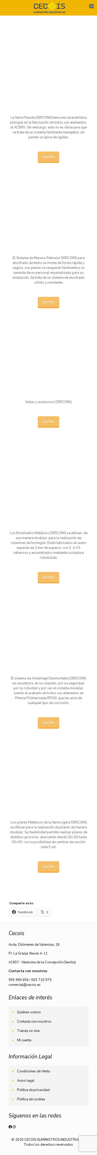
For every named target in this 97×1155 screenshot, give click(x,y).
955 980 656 (19, 980)
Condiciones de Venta (33, 1071)
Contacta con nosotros (34, 1021)
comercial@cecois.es (25, 984)
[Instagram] (14, 1127)
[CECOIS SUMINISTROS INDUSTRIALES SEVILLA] (48, 7)
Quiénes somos (29, 1012)
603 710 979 (41, 980)
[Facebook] (11, 1127)
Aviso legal (25, 1080)
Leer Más (48, 157)
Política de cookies (31, 1099)
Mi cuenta (24, 1040)
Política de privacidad (33, 1090)
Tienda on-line (28, 1031)
